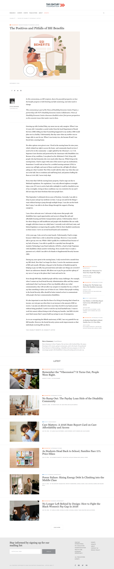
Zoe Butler (98, 326)
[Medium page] (86, 565)
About (41, 13)
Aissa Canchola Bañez (91, 483)
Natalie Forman (87, 328)
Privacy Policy (95, 550)
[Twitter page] (82, 565)
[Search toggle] (103, 13)
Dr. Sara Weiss (95, 291)
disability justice (49, 330)
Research (13, 13)
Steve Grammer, (52, 341)
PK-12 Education (79, 545)
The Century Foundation (58, 483)
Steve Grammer (14, 106)
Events (26, 13)
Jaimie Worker (68, 431)
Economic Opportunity (57, 369)
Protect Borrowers (71, 483)
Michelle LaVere (64, 510)
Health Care (78, 549)
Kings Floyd (87, 291)
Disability (13, 18)
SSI (42, 330)
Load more (57, 527)
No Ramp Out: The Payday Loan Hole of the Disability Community (92, 286)
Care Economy (93, 298)
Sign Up (49, 551)
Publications (33, 13)
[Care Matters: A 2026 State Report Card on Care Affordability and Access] (24, 432)
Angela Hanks (81, 483)
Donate (46, 13)
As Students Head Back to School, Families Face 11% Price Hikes (92, 321)
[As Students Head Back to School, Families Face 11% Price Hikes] (24, 458)
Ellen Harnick (87, 293)
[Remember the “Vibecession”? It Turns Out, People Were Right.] (24, 379)
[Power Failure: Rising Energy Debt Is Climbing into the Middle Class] (24, 484)
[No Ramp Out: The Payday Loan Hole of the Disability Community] (24, 405)
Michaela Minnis (73, 510)
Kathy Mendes (91, 310)
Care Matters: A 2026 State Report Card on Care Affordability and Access (93, 303)
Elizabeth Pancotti (89, 326)
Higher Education (80, 547)
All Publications (80, 557)
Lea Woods (92, 510)
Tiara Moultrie (82, 510)
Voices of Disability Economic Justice (29, 18)
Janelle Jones (98, 328)
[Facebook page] (75, 565)
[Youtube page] (79, 565)
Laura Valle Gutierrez (90, 309)
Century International (79, 543)
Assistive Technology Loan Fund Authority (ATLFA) (43, 246)
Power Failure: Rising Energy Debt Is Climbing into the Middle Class (73, 479)
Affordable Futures (97, 282)
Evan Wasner (87, 277)
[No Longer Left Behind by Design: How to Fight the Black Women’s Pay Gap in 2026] (24, 511)
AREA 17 (52, 565)
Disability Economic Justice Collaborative (56, 113)
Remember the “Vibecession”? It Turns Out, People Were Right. (92, 271)
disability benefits (35, 330)
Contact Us (94, 548)
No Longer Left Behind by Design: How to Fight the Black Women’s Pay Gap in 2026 (71, 505)
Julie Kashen (86, 431)
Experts (20, 13)
